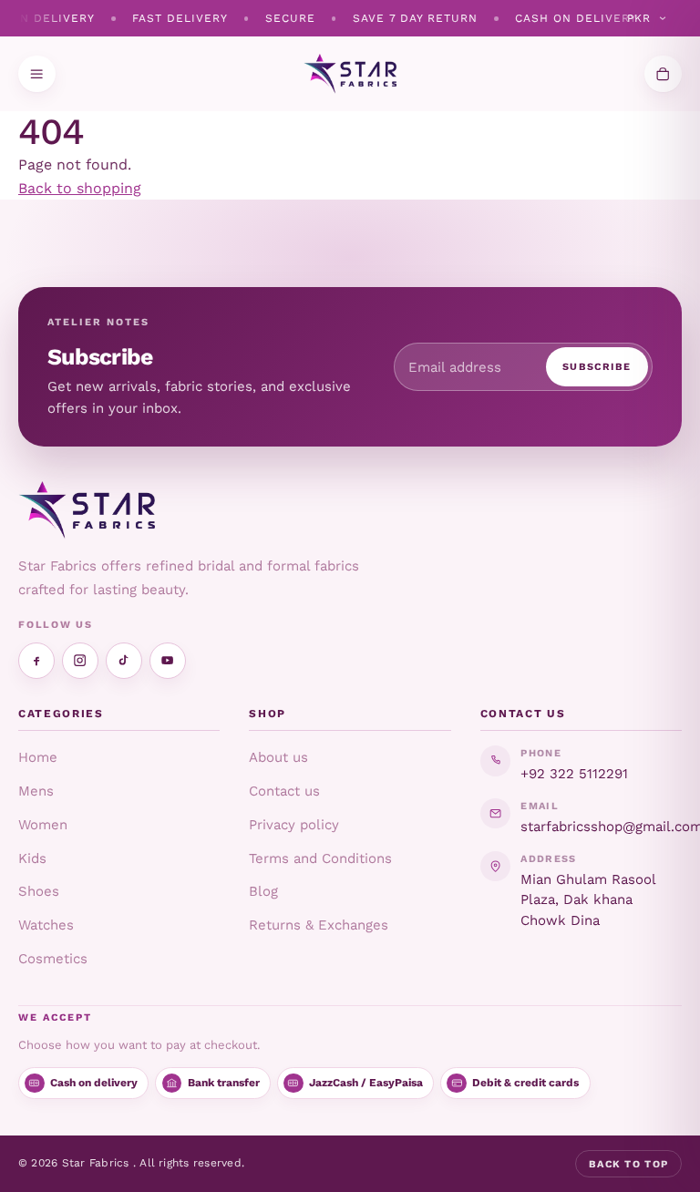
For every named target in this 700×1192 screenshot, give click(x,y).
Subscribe (597, 367)
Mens (36, 791)
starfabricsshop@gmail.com (601, 826)
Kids (32, 858)
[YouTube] (167, 660)
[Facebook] (36, 660)
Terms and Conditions (320, 858)
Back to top (629, 1164)
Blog (263, 891)
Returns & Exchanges (318, 925)
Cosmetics (53, 959)
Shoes (38, 891)
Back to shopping (79, 188)
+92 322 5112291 (574, 774)
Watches (46, 925)
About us (278, 757)
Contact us (284, 791)
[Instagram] (80, 660)
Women (42, 825)
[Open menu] (37, 74)
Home (37, 757)
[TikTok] (124, 660)
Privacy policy (294, 825)
